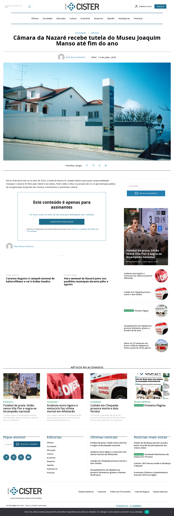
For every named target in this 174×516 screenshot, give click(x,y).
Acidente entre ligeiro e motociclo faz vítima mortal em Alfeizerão (138, 275)
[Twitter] (93, 165)
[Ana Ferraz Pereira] (62, 57)
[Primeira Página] (161, 310)
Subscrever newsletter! (29, 444)
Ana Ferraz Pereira (75, 57)
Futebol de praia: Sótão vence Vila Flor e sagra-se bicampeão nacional (144, 254)
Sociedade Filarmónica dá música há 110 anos (151, 455)
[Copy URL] (99, 165)
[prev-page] (158, 213)
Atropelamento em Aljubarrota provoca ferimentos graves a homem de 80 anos (137, 328)
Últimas (95, 33)
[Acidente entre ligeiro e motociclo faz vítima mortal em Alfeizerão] (161, 275)
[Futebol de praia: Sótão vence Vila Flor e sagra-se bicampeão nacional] (146, 236)
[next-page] (163, 213)
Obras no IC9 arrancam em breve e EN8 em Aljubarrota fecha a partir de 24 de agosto (137, 345)
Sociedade (80, 33)
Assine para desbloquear (61, 221)
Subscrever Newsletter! (148, 193)
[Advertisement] (61, 263)
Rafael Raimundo (133, 261)
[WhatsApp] (105, 165)
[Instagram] (14, 457)
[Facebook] (87, 165)
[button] (29, 6)
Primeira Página (141, 310)
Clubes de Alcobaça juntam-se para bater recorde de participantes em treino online (151, 445)
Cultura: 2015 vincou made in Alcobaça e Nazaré (152, 464)
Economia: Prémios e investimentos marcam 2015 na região (151, 473)
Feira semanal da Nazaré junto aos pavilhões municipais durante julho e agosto (86, 281)
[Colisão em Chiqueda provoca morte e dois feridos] (161, 293)
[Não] (170, 512)
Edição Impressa (142, 402)
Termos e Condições (79, 229)
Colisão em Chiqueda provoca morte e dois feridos (137, 293)
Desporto (8, 402)
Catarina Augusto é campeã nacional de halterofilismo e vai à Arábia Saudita (30, 280)
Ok (147, 512)
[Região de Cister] (81, 7)
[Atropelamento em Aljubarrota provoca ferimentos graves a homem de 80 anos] (161, 328)
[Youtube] (28, 457)
